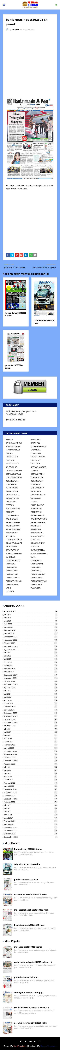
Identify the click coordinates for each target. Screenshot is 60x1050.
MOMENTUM (11, 501)
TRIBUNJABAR (11, 567)
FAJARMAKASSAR (13, 450)
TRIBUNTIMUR (36, 584)
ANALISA (9, 439)
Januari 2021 (30, 824)
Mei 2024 (30, 697)
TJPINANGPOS (36, 560)
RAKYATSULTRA (37, 532)
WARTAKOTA (36, 588)
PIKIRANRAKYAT (37, 505)
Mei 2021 (30, 811)
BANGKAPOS (36, 439)
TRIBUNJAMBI (36, 567)
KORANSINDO (11, 484)
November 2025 (30, 640)
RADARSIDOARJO (13, 522)
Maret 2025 (30, 665)
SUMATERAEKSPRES (39, 553)
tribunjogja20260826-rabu (27, 864)
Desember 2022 (30, 751)
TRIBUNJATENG (12, 570)
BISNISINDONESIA (13, 446)
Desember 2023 (30, 713)
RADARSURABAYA (38, 522)
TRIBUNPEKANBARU (14, 581)
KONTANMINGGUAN (14, 477)
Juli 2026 (30, 614)
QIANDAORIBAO (12, 515)
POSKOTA (10, 512)
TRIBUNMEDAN (37, 577)
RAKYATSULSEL (12, 532)
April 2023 (30, 738)
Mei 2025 (30, 659)
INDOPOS (10, 460)
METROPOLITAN (12, 498)
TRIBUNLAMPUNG (38, 574)
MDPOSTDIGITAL (13, 494)
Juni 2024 (30, 694)
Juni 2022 (30, 770)
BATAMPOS (35, 443)
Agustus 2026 (30, 611)
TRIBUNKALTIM (12, 574)
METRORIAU (36, 498)
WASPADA (10, 591)
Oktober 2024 (30, 681)
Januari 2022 (30, 786)
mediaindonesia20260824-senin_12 (31, 1007)
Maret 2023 (30, 741)
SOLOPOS (35, 546)
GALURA (9, 453)
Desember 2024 (30, 675)
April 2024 (30, 700)
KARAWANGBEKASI (38, 467)
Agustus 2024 (30, 687)
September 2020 (30, 837)
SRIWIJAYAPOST (12, 550)
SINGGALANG (11, 546)
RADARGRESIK (12, 519)
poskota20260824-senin (26, 879)
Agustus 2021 (30, 802)
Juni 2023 (30, 732)
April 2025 (30, 662)
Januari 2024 (30, 710)
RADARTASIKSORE (13, 529)
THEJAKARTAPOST (13, 560)
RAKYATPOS (36, 529)
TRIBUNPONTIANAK (39, 581)
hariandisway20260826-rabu (28, 849)
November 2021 (30, 792)
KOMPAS (34, 470)
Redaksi (15, 29)
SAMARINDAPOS (37, 536)
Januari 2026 (30, 633)
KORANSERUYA (12, 481)
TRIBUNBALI (10, 564)
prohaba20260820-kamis (26, 977)
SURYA (33, 557)
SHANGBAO (35, 539)
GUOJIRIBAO (36, 453)
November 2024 (30, 678)
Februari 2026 (30, 630)
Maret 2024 (30, 703)
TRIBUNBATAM (37, 564)
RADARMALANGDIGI (39, 519)
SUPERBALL (10, 557)
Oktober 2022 (30, 757)
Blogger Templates (48, 1046)
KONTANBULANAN (13, 474)
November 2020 (30, 830)
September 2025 (30, 646)
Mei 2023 (30, 735)
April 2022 (30, 776)
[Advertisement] (30, 64)
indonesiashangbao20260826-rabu (31, 910)
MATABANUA (36, 491)
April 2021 (30, 814)
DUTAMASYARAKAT (39, 446)
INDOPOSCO (36, 460)
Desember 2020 (30, 827)
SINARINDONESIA (38, 543)
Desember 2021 (30, 789)
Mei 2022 (30, 773)
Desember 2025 (30, 636)
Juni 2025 (30, 656)
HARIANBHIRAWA (38, 456)
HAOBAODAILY (12, 456)
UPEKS (8, 588)
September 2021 (30, 799)
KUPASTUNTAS (12, 488)
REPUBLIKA (10, 536)
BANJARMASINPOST (14, 443)
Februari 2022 (30, 783)
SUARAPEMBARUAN (14, 553)
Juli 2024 (30, 690)
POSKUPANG (36, 512)
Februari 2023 (30, 745)
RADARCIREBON (37, 515)
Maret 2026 (30, 627)
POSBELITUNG (37, 508)
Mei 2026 (30, 621)
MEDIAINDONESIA (38, 494)
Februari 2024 (30, 706)
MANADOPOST (12, 491)
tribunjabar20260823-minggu (28, 992)
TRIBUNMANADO (13, 577)
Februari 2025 (30, 668)
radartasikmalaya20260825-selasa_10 (33, 962)
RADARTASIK (36, 526)
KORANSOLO (36, 484)
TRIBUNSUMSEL (12, 584)
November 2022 (30, 754)
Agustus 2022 (30, 764)
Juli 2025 (30, 652)
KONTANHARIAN (37, 474)
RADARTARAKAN (12, 526)
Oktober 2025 (30, 643)
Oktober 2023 (30, 719)
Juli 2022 (30, 767)
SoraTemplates (20, 1046)
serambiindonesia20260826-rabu (30, 894)
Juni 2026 (30, 617)
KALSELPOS (35, 463)
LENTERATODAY (37, 488)
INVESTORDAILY (12, 463)
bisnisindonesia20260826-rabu (29, 925)
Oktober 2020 (30, 834)
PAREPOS (10, 505)
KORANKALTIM (37, 477)
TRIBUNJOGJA (36, 570)
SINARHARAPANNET (14, 543)
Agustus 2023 (30, 725)
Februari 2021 (30, 821)
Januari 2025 (30, 671)
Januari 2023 (30, 748)
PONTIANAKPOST (13, 508)
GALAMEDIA (35, 450)
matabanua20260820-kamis (28, 947)
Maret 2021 (30, 818)
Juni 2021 (30, 808)
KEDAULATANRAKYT (14, 470)
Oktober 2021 (30, 795)
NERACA (34, 501)
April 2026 (30, 624)
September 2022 (30, 760)
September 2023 (30, 722)
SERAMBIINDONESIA (14, 539)
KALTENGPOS (11, 467)
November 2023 (30, 716)
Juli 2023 (30, 729)
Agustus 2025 (30, 649)
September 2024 (30, 684)
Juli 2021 (30, 805)
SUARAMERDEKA (38, 550)
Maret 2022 (30, 779)
